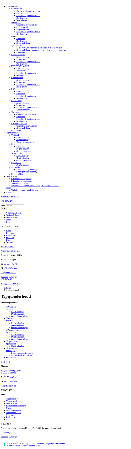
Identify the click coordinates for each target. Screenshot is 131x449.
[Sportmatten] (12, 341)
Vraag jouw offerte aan (10, 197)
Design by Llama (13, 446)
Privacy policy (28, 443)
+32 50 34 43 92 (10, 264)
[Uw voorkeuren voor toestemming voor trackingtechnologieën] (4, 444)
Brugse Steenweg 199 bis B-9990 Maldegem (11, 371)
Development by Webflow (32, 446)
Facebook (5, 277)
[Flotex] (9, 318)
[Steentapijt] (11, 348)
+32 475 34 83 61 (11, 268)
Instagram (13, 277)
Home (8, 288)
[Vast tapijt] (11, 307)
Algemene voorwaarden (55, 443)
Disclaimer (40, 443)
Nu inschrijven (7, 432)
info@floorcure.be (8, 272)
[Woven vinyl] (12, 330)
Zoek (3, 205)
